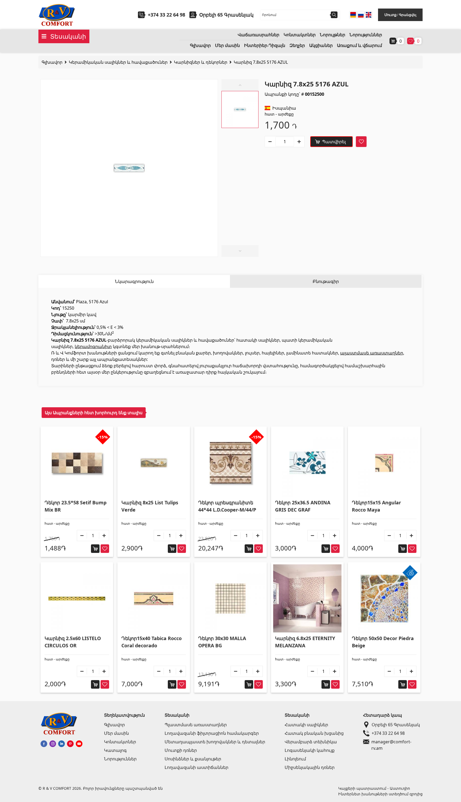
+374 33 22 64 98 (166, 14)
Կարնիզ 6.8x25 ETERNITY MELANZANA (305, 642)
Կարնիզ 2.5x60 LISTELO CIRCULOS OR (73, 642)
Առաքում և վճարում (359, 45)
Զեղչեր (297, 45)
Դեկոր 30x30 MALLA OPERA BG (222, 642)
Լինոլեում (295, 759)
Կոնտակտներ (300, 35)
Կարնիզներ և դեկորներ (200, 62)
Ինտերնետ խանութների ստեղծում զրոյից (380, 793)
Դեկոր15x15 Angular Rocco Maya (376, 506)
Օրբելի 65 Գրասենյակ (396, 725)
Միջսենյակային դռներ (310, 767)
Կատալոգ (115, 750)
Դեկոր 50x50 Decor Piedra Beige (383, 642)
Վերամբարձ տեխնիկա (311, 742)
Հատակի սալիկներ (306, 725)
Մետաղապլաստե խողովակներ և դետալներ (215, 742)
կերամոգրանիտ (93, 346)
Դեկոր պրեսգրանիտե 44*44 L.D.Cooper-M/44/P (227, 506)
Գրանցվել (407, 15)
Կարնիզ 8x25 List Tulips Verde (149, 506)
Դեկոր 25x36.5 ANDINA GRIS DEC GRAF (302, 506)
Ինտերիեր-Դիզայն (264, 45)
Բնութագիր (326, 281)
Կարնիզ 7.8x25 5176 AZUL (261, 62)
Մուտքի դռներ (181, 750)
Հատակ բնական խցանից (314, 733)
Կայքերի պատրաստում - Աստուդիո (374, 788)
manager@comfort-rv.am (391, 742)
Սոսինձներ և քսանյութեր (193, 759)
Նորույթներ (332, 35)
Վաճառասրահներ (258, 35)
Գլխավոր (200, 45)
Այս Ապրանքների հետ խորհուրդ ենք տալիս (93, 413)
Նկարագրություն (134, 281)
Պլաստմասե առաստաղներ (196, 725)
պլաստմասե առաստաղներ (371, 353)
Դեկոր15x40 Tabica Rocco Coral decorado (151, 642)
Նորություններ (365, 35)
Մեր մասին (227, 45)
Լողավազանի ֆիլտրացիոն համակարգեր (212, 733)
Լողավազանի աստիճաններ (196, 767)
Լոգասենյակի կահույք (310, 750)
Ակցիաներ (321, 45)
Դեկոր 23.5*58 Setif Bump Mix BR (75, 506)
